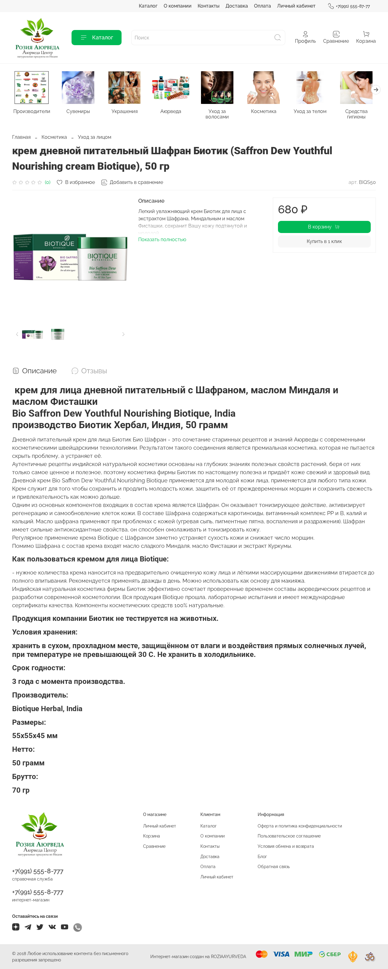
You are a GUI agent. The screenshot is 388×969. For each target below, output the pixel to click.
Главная (21, 137)
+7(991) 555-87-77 (353, 6)
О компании (178, 6)
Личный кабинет (296, 6)
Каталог (148, 6)
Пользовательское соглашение (289, 835)
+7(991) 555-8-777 (37, 871)
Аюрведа (170, 111)
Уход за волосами (217, 114)
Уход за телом (310, 111)
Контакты (208, 6)
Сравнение (154, 846)
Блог (262, 856)
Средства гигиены (356, 114)
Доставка (237, 6)
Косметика (263, 111)
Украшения (125, 111)
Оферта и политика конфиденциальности (300, 825)
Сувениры (78, 111)
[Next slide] (119, 255)
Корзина (151, 835)
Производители (31, 111)
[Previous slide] (22, 255)
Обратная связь (274, 866)
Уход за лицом (94, 137)
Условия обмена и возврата (286, 846)
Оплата (262, 6)
